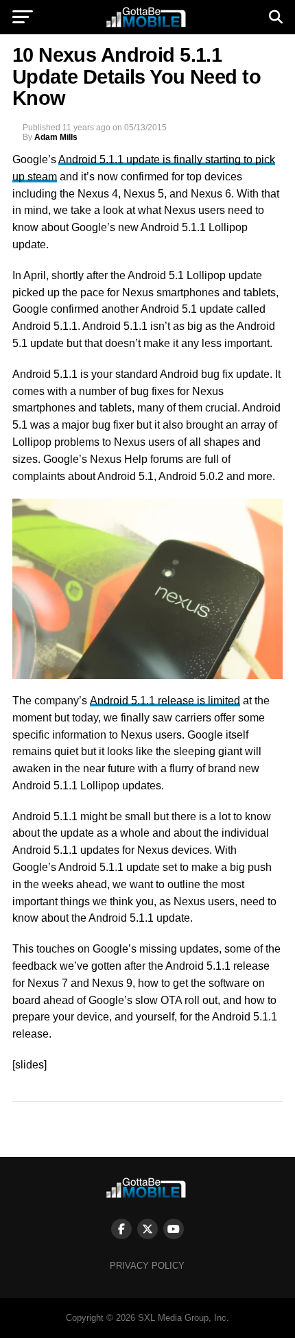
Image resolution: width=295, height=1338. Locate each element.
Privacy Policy (147, 1266)
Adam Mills (56, 137)
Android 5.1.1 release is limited (165, 700)
